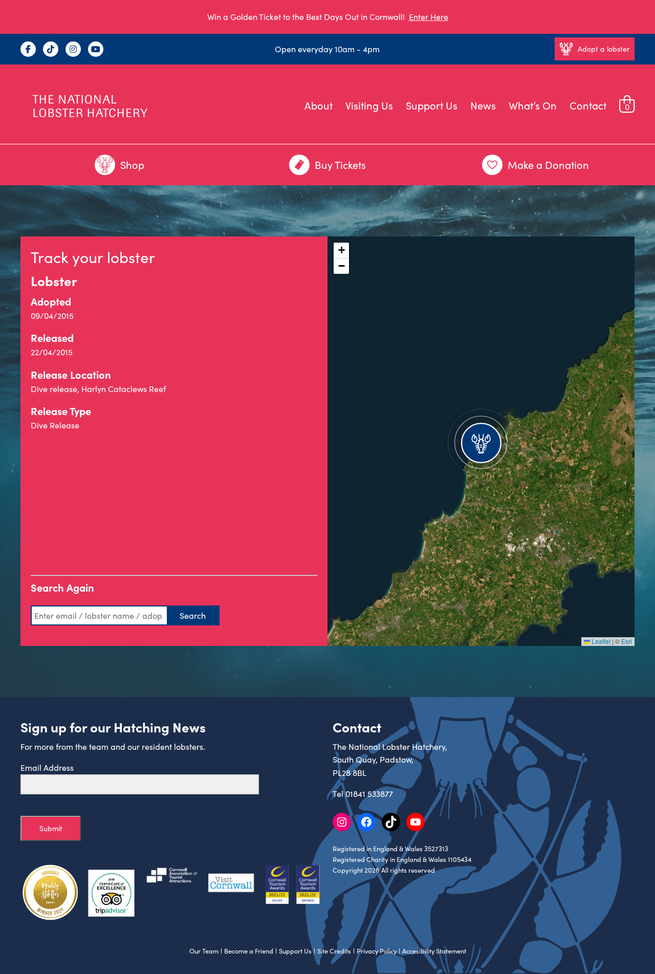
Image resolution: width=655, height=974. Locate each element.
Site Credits (334, 951)
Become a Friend (248, 951)
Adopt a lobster (603, 49)
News (483, 105)
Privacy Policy (377, 951)
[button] (481, 441)
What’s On (533, 105)
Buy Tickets (340, 164)
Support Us (431, 105)
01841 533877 (369, 793)
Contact (588, 105)
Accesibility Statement (434, 951)
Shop (132, 164)
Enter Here (428, 16)
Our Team (204, 951)
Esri (626, 641)
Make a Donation (548, 164)
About (318, 105)
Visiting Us (369, 105)
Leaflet (600, 641)
